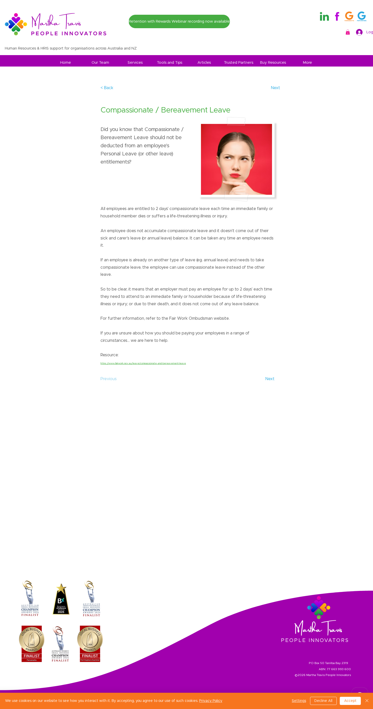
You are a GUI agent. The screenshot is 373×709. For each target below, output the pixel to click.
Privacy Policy (210, 701)
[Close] (367, 701)
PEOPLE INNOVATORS (315, 640)
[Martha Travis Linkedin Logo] (324, 16)
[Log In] (359, 32)
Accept (350, 701)
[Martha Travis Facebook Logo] (337, 16)
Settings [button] (299, 701)
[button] (348, 32)
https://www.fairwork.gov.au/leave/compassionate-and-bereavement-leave (143, 363)
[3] (362, 16)
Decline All (323, 701)
